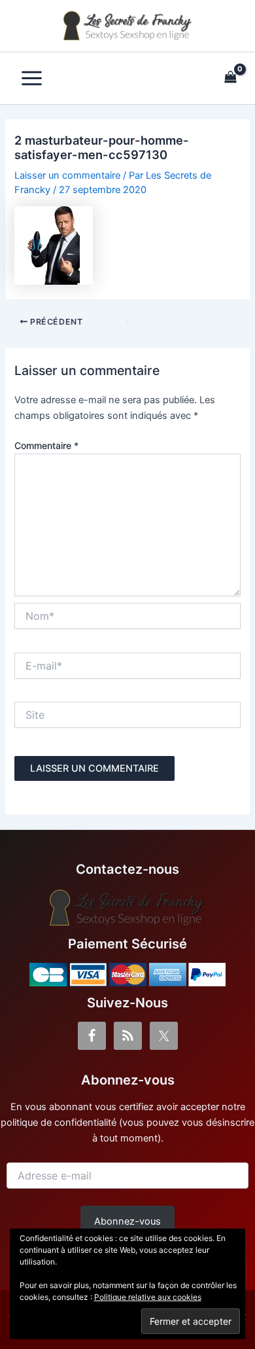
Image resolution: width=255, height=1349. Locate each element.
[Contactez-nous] (127, 907)
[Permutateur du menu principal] (31, 78)
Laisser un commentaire (67, 175)
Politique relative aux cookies (147, 1297)
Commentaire (46, 445)
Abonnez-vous (127, 1221)
